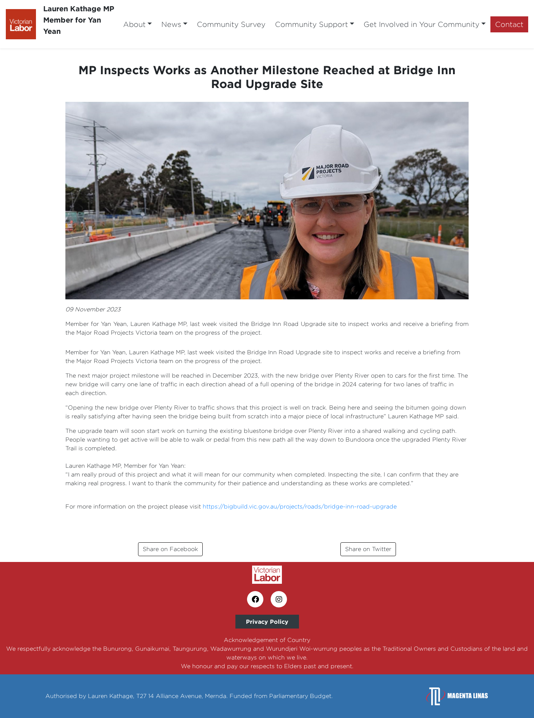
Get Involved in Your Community (422, 24)
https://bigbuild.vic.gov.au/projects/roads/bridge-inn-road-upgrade (300, 506)
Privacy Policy (267, 621)
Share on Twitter (368, 549)
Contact (509, 24)
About (134, 24)
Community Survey (231, 24)
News (171, 24)
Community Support (311, 24)
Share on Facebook (170, 549)
